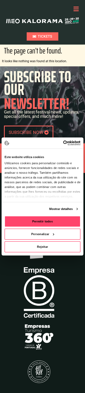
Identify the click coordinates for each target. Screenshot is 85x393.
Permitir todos (42, 221)
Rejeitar (42, 246)
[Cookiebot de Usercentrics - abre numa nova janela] (63, 143)
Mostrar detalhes (61, 209)
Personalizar (40, 234)
